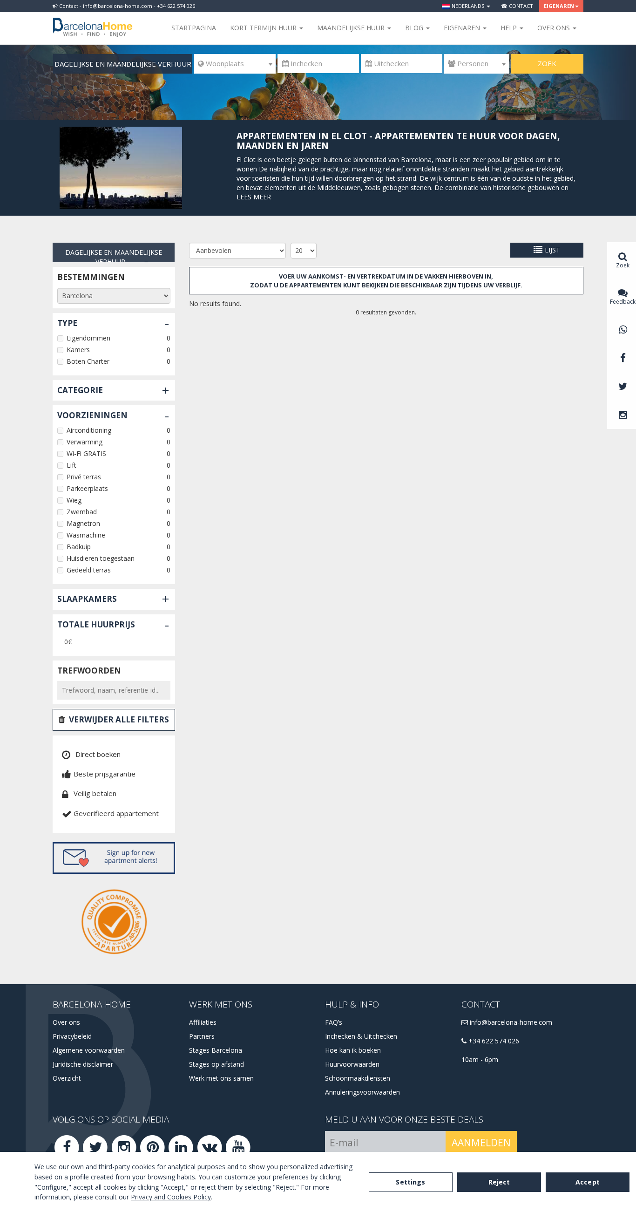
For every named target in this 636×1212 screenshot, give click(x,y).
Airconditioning (89, 430)
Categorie (80, 390)
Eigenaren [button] (559, 5)
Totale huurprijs (96, 624)
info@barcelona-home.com (510, 1022)
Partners (202, 1036)
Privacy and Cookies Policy (171, 1196)
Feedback (623, 302)
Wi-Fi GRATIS (86, 453)
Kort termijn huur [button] (264, 27)
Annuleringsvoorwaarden (362, 1092)
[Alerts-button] (114, 857)
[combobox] (235, 64)
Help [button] (510, 27)
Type (67, 323)
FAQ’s (333, 1022)
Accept (587, 1182)
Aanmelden (481, 1142)
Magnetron (83, 523)
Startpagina (193, 27)
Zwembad (82, 511)
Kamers (78, 349)
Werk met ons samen (221, 1078)
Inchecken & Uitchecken (361, 1036)
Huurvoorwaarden (352, 1064)
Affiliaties (203, 1022)
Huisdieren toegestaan (101, 558)
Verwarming (84, 441)
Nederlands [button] (468, 5)
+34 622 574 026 (493, 1040)
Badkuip (79, 546)
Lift (71, 465)
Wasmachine (86, 535)
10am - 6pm (479, 1059)
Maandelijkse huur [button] (351, 27)
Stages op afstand (216, 1064)
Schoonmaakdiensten (357, 1078)
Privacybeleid (72, 1036)
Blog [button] (415, 27)
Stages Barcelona (215, 1050)
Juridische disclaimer (83, 1064)
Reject (499, 1182)
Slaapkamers (87, 598)
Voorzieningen (92, 415)
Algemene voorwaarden (89, 1050)
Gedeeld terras (89, 569)
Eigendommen (88, 338)
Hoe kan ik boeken (353, 1050)
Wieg (74, 500)
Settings (410, 1182)
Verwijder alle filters (119, 719)
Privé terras (84, 476)
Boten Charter (88, 361)
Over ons (66, 1022)
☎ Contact (517, 5)
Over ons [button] (554, 27)
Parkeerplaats (87, 488)
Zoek (547, 63)
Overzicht (67, 1078)
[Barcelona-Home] (93, 21)
